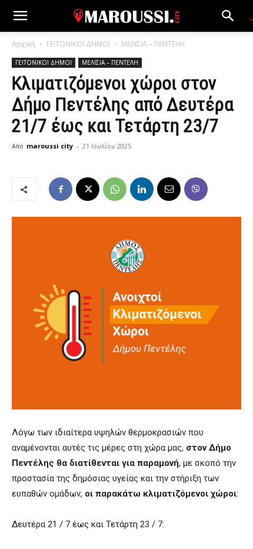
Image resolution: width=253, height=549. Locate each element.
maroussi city (49, 145)
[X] (87, 189)
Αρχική (23, 44)
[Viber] (196, 189)
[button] (20, 16)
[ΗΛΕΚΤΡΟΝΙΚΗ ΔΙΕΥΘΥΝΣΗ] (169, 189)
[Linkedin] (142, 189)
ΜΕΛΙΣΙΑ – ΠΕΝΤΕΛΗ (153, 44)
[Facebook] (60, 189)
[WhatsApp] (114, 189)
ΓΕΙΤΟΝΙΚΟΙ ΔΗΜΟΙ (78, 44)
